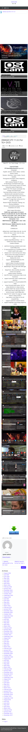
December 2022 (8, 611)
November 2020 (8, 653)
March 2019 (7, 687)
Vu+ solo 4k (18, 52)
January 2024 (7, 588)
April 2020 (7, 665)
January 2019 (7, 691)
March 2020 (7, 667)
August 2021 (7, 638)
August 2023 (7, 597)
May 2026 (6, 578)
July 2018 (6, 701)
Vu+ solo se (4, 91)
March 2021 (7, 646)
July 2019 (6, 681)
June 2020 (6, 662)
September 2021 (8, 636)
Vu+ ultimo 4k (23, 52)
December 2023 (8, 590)
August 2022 (7, 617)
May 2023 (6, 602)
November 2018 (8, 694)
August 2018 (7, 699)
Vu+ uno (20, 91)
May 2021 (6, 643)
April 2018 (7, 706)
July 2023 (6, 599)
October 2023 (7, 593)
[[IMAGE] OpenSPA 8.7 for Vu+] (14, 103)
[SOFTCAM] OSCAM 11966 (8, 76)
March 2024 (7, 585)
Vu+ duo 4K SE (12, 52)
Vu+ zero (14, 93)
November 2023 (8, 592)
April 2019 (7, 686)
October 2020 (7, 655)
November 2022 (8, 612)
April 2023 (7, 604)
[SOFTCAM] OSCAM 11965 (8, 131)
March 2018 (7, 708)
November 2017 (8, 715)
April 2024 (7, 583)
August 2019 (7, 679)
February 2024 (8, 587)
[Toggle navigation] (2, 8)
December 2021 (8, 631)
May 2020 (6, 664)
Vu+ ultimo (9, 91)
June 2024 (6, 580)
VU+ (6, 88)
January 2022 (7, 629)
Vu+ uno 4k (3, 54)
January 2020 (7, 670)
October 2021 (7, 634)
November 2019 (8, 674)
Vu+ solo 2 (14, 89)
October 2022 (7, 614)
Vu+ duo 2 (14, 88)
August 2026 (7, 573)
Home (7, 8)
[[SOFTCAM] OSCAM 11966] (14, 66)
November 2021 (8, 633)
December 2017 (8, 713)
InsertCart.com (8, 729)
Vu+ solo (9, 89)
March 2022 (7, 626)
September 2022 (8, 616)
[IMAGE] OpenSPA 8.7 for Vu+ (9, 11)
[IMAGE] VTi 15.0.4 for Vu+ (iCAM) (10, 95)
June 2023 (6, 600)
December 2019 (8, 672)
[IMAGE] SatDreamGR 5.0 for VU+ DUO (7, 563)
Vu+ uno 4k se (8, 54)
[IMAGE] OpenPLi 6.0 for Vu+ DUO (19, 562)
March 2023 (7, 605)
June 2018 (6, 703)
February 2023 (8, 607)
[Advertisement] (14, 29)
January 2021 (7, 650)
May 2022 (6, 622)
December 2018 (8, 693)
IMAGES (2, 52)
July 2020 (6, 660)
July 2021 (6, 640)
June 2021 (6, 641)
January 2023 (7, 609)
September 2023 (8, 595)
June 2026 (6, 576)
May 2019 (6, 684)
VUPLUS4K (14, 2)
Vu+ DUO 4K (7, 52)
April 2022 (7, 624)
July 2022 (6, 619)
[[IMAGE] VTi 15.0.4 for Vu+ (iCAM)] (14, 85)
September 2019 (8, 677)
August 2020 (7, 658)
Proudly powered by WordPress (8, 728)
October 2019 (7, 676)
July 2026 (6, 575)
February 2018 (8, 710)
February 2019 (8, 689)
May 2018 (6, 705)
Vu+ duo (9, 88)
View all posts (6, 557)
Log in (5, 721)
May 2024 (6, 581)
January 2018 (7, 711)
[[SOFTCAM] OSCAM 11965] (14, 121)
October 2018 (7, 696)
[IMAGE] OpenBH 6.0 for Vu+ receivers (12, 57)
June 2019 (6, 682)
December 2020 (8, 652)
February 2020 (8, 669)
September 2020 (8, 657)
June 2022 (6, 621)
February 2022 (8, 628)
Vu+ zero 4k (14, 54)
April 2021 (7, 645)
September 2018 (8, 698)
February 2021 (8, 648)
